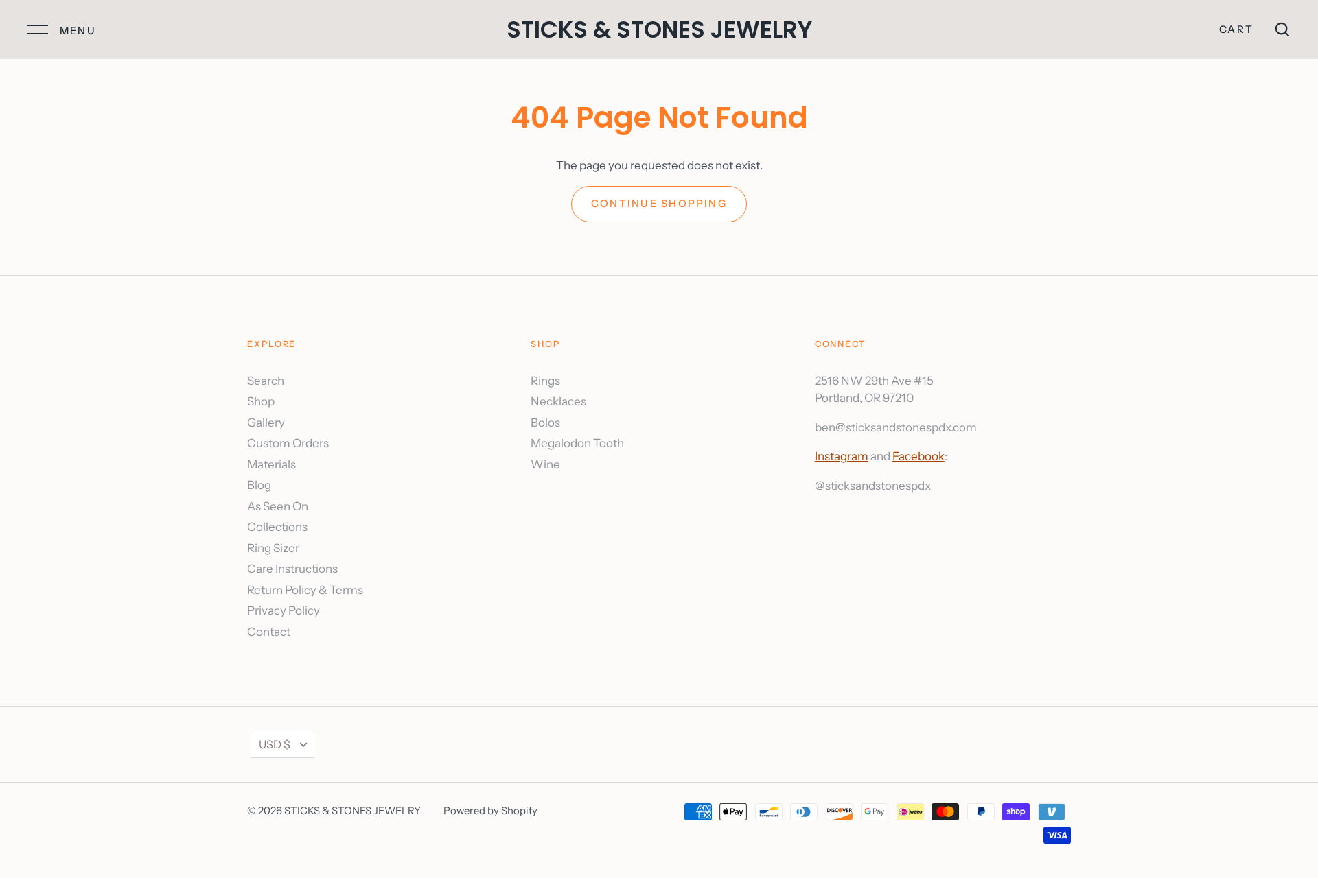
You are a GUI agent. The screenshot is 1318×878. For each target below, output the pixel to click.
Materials (271, 464)
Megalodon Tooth (577, 443)
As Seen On (277, 506)
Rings (545, 381)
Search (265, 381)
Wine (545, 464)
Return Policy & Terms (305, 590)
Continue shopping (659, 204)
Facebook (918, 456)
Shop (261, 401)
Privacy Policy (283, 610)
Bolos (545, 422)
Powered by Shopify (490, 811)
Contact (268, 632)
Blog (259, 485)
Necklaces (558, 401)
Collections (277, 527)
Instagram (841, 456)
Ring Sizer (273, 548)
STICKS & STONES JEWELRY (659, 29)
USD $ (274, 744)
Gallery (266, 422)
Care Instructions (292, 569)
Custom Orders (288, 443)
